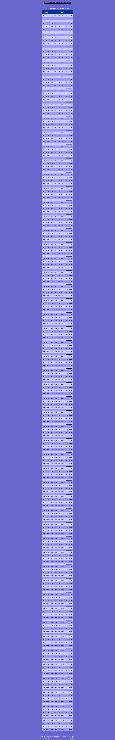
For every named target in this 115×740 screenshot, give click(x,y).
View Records (69, 15)
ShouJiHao (70, 736)
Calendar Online (49, 735)
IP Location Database (45, 736)
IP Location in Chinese (55, 736)
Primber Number (64, 736)
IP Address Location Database (57, 2)
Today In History (65, 735)
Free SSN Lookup (57, 735)
